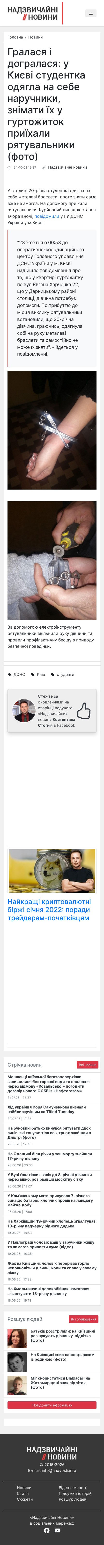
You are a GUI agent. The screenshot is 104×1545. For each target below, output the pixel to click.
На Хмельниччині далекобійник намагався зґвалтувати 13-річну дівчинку (48, 1291)
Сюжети (25, 1499)
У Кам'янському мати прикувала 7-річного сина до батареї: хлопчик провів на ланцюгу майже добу (50, 1200)
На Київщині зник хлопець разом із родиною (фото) (62, 1357)
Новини (35, 37)
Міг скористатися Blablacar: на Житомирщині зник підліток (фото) (60, 1383)
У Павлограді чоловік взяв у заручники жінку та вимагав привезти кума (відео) (50, 1244)
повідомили (47, 216)
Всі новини (87, 1065)
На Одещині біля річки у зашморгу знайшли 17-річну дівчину (49, 1156)
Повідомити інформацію (52, 1405)
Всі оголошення (83, 1319)
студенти (65, 674)
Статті (23, 1493)
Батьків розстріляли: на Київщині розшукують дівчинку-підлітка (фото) (63, 1336)
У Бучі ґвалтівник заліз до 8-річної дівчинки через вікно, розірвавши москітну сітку (49, 1177)
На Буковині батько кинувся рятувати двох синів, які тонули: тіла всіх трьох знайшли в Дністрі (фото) (49, 1133)
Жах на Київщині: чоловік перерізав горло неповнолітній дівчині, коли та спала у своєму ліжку (52, 1268)
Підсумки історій (75, 1493)
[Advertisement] (52, 790)
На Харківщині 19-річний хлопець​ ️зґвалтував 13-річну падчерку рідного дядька (51, 1223)
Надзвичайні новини (67, 167)
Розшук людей (73, 1499)
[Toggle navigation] (91, 13)
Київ (41, 674)
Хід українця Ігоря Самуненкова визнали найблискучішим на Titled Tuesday (46, 1109)
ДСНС (19, 674)
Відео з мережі (73, 1487)
